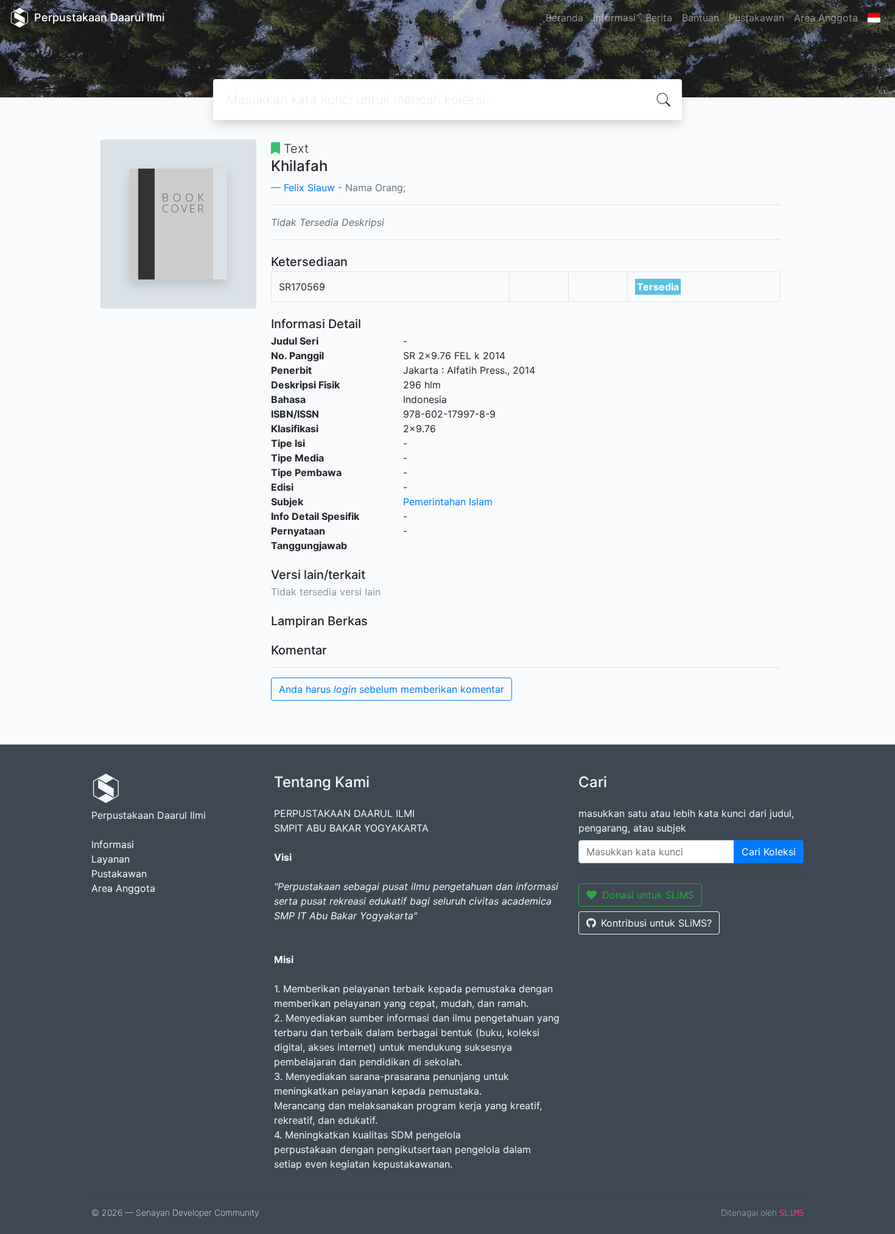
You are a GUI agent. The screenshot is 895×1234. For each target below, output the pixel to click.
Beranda (564, 18)
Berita (658, 18)
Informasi (614, 18)
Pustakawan (756, 18)
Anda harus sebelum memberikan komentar (391, 689)
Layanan (110, 859)
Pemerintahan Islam (448, 502)
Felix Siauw (309, 187)
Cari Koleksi (769, 852)
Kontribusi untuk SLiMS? (656, 923)
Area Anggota (826, 18)
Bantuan (700, 18)
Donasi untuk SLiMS (648, 895)
